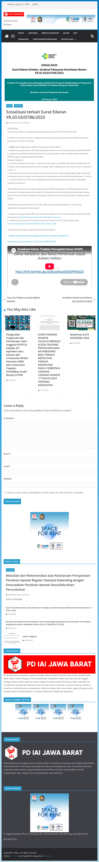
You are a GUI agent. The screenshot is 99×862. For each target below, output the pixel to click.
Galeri (66, 33)
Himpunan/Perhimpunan (45, 39)
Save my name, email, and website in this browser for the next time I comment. (45, 492)
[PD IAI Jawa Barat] (50, 657)
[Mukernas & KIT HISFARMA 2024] (81, 317)
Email (7, 466)
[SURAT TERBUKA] (12, 638)
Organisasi (23, 39)
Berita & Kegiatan (50, 33)
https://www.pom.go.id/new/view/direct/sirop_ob (39, 217)
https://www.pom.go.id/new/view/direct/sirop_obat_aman (31, 224)
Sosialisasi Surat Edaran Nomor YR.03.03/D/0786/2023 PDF (31, 242)
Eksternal (18, 106)
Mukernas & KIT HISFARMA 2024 (79, 336)
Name (7, 453)
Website (7, 478)
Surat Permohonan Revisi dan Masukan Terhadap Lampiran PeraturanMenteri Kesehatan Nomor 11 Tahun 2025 (49, 609)
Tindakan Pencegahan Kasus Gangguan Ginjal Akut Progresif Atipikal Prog (37, 236)
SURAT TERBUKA (29, 636)
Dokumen (33, 33)
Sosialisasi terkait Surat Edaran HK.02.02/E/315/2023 (77, 299)
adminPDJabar (25, 123)
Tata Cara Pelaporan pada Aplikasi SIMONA (23, 299)
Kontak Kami (67, 39)
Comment (9, 418)
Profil (21, 33)
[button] (74, 39)
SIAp (75, 33)
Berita (9, 106)
